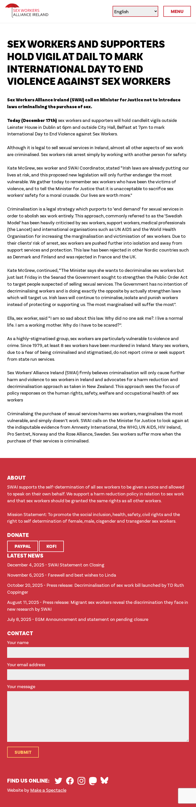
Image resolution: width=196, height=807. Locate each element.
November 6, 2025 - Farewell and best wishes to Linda (61, 575)
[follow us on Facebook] (70, 781)
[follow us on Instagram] (81, 781)
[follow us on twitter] (58, 781)
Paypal (23, 546)
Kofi (51, 546)
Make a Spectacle (48, 790)
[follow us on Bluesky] (104, 780)
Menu (177, 11)
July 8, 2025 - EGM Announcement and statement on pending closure (77, 619)
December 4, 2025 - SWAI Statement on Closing (55, 564)
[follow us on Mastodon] (93, 781)
